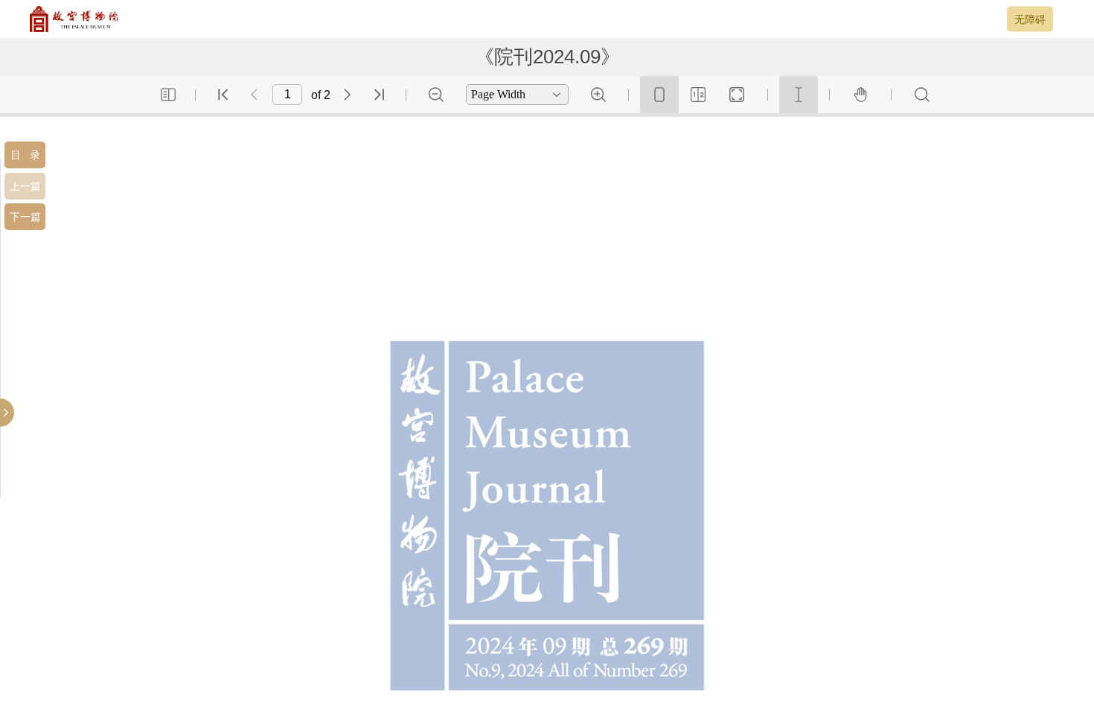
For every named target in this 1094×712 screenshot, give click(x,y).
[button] (24, 155)
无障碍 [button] (1030, 19)
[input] (287, 94)
